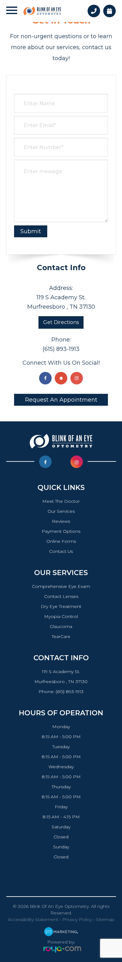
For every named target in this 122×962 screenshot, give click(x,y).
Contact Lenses (61, 596)
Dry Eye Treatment (61, 606)
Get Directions (61, 322)
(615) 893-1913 (61, 349)
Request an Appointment (61, 399)
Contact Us (61, 551)
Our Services (61, 511)
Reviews (61, 521)
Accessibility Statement (33, 919)
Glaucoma (61, 626)
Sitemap (105, 919)
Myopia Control (61, 616)
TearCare (61, 636)
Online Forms (61, 541)
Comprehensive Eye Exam (61, 586)
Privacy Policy (77, 919)
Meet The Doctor (61, 501)
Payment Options (61, 531)
